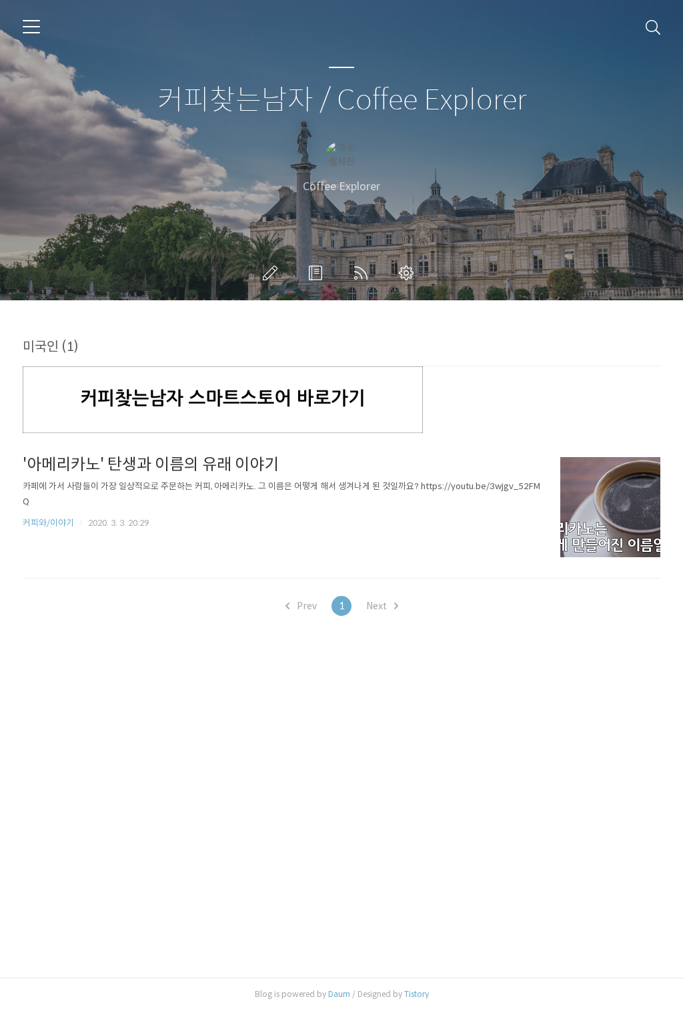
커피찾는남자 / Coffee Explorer (341, 100)
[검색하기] (653, 26)
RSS (364, 273)
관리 (409, 273)
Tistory (416, 994)
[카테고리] (31, 26)
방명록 (318, 273)
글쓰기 (273, 273)
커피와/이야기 (48, 523)
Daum (339, 994)
